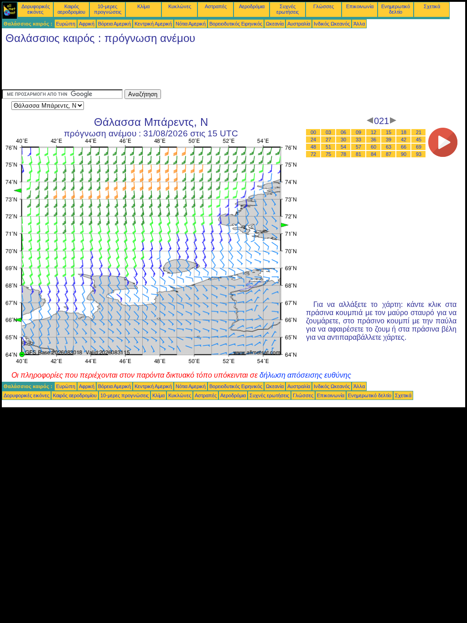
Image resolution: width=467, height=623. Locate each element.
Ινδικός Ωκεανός (332, 23)
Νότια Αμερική (191, 23)
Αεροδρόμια (252, 6)
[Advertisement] (168, 68)
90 (403, 154)
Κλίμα (143, 6)
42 (403, 139)
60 (373, 147)
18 (403, 132)
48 (313, 147)
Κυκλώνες (179, 6)
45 (418, 139)
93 (418, 154)
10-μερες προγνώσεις (107, 9)
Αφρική (86, 23)
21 (418, 132)
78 (343, 154)
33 (358, 139)
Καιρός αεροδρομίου (71, 9)
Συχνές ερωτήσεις (287, 9)
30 (343, 139)
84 (373, 154)
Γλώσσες (323, 6)
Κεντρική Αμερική (153, 23)
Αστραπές (216, 6)
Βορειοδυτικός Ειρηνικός (235, 23)
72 (313, 154)
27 (328, 139)
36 (373, 139)
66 (403, 147)
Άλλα (359, 23)
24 (313, 139)
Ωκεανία (275, 23)
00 (313, 132)
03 (328, 132)
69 (418, 147)
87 (388, 154)
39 (388, 139)
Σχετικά (432, 6)
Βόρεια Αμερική (114, 23)
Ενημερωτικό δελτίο (395, 9)
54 (343, 147)
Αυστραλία (298, 23)
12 (373, 132)
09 (358, 132)
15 (388, 132)
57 (358, 147)
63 (388, 147)
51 (328, 147)
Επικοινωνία (360, 6)
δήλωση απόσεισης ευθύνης (305, 375)
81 (358, 154)
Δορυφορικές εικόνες (35, 9)
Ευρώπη (65, 23)
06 (343, 132)
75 (328, 154)
